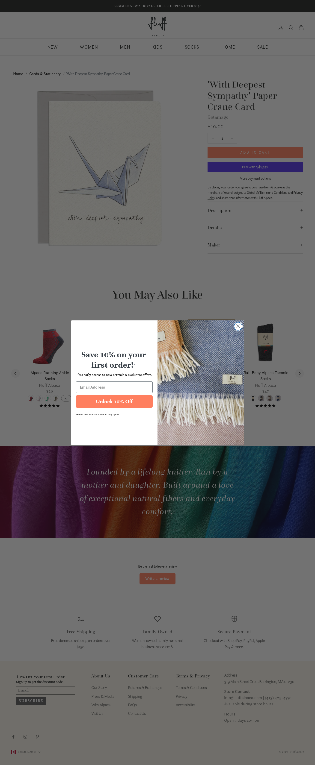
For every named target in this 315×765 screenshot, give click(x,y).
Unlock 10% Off (114, 401)
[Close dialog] (238, 326)
